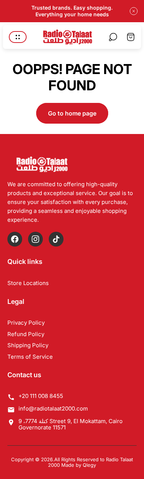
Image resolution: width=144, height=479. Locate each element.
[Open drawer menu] (18, 37)
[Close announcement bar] (133, 11)
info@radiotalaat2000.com (53, 408)
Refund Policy (25, 334)
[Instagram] (35, 239)
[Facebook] (14, 239)
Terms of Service (30, 356)
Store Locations (28, 283)
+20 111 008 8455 (40, 396)
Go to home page (72, 113)
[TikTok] (56, 239)
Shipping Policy (27, 345)
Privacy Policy (26, 322)
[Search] (113, 37)
